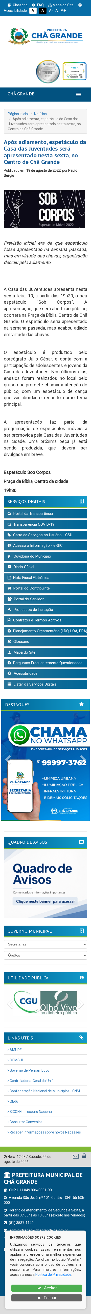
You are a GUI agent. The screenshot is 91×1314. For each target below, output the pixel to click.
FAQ (40, 5)
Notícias (40, 114)
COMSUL (16, 1060)
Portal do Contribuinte (31, 588)
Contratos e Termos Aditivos (36, 620)
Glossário (20, 5)
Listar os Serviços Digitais (35, 684)
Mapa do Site (63, 5)
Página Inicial (18, 114)
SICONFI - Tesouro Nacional (31, 1112)
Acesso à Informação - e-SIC (37, 545)
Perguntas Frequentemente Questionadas (47, 663)
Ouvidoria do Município (32, 556)
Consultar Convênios (25, 1122)
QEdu (13, 1101)
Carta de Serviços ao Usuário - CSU (42, 535)
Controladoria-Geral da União (32, 1081)
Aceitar (50, 1288)
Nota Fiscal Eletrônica (30, 577)
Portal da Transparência (32, 513)
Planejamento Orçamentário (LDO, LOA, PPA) (49, 631)
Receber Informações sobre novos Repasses (45, 1132)
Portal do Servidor (28, 599)
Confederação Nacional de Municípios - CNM (44, 1091)
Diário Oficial (23, 567)
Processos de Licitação (33, 609)
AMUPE (15, 1050)
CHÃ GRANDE (21, 94)
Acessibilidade (25, 673)
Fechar (49, 1298)
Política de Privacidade (53, 1275)
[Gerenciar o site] (84, 1157)
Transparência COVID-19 (33, 524)
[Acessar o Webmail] (76, 1157)
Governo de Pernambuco (29, 1070)
